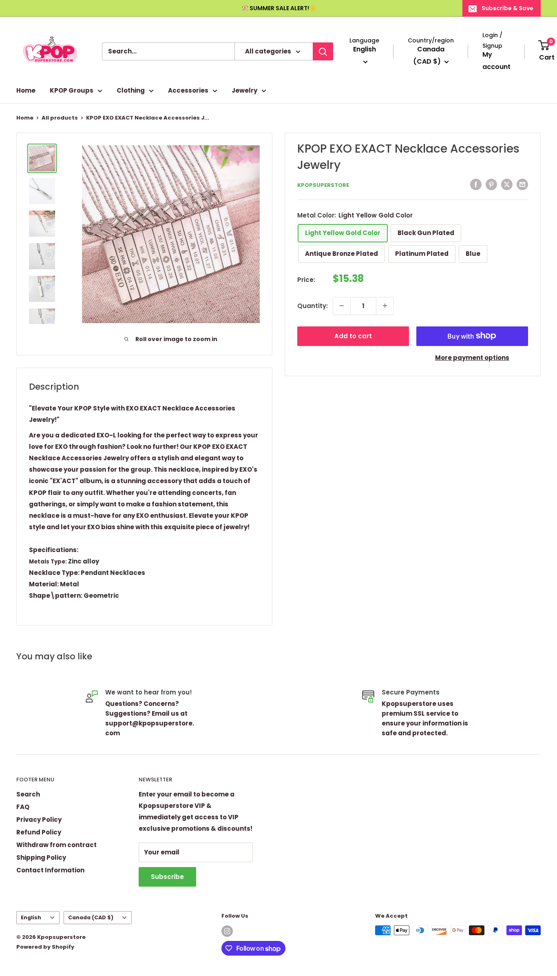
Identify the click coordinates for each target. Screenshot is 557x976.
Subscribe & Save (507, 8)
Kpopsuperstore (323, 185)
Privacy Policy (39, 819)
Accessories (188, 90)
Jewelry (244, 90)
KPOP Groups (71, 90)
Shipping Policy (41, 857)
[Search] (323, 51)
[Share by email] (522, 184)
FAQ (22, 807)
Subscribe (167, 876)
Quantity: (312, 305)
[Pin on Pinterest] (491, 184)
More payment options (472, 357)
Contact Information (50, 870)
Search (28, 794)
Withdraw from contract (56, 845)
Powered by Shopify (45, 947)
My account (496, 60)
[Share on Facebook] (476, 184)
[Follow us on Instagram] (227, 931)
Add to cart (353, 335)
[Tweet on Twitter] (507, 184)
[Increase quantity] (384, 305)
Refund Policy (38, 832)
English (31, 917)
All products (60, 118)
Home (25, 90)
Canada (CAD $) (90, 917)
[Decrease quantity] (341, 305)
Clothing (131, 90)
